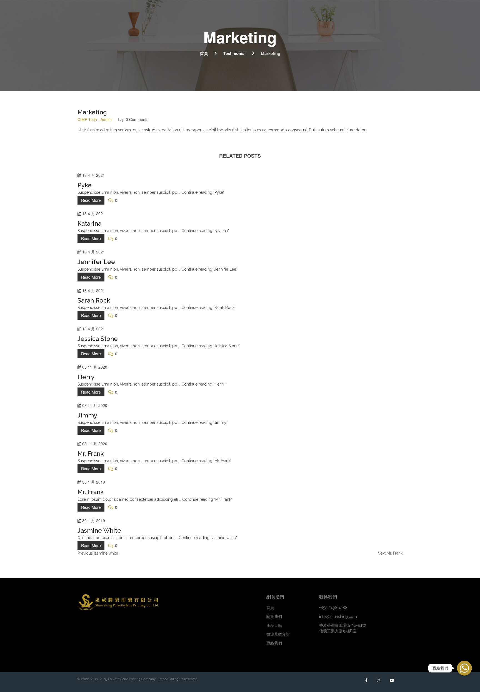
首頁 (204, 53)
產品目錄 (274, 625)
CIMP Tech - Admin (95, 119)
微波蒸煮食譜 (278, 634)
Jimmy (87, 415)
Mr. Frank (91, 453)
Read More (91, 200)
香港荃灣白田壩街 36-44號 (342, 628)
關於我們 (274, 616)
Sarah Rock (94, 300)
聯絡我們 (274, 643)
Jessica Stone (98, 338)
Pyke (85, 185)
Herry (86, 377)
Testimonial (234, 53)
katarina (89, 223)
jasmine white (99, 530)
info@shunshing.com (338, 616)
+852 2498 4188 (333, 607)
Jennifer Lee (96, 261)
